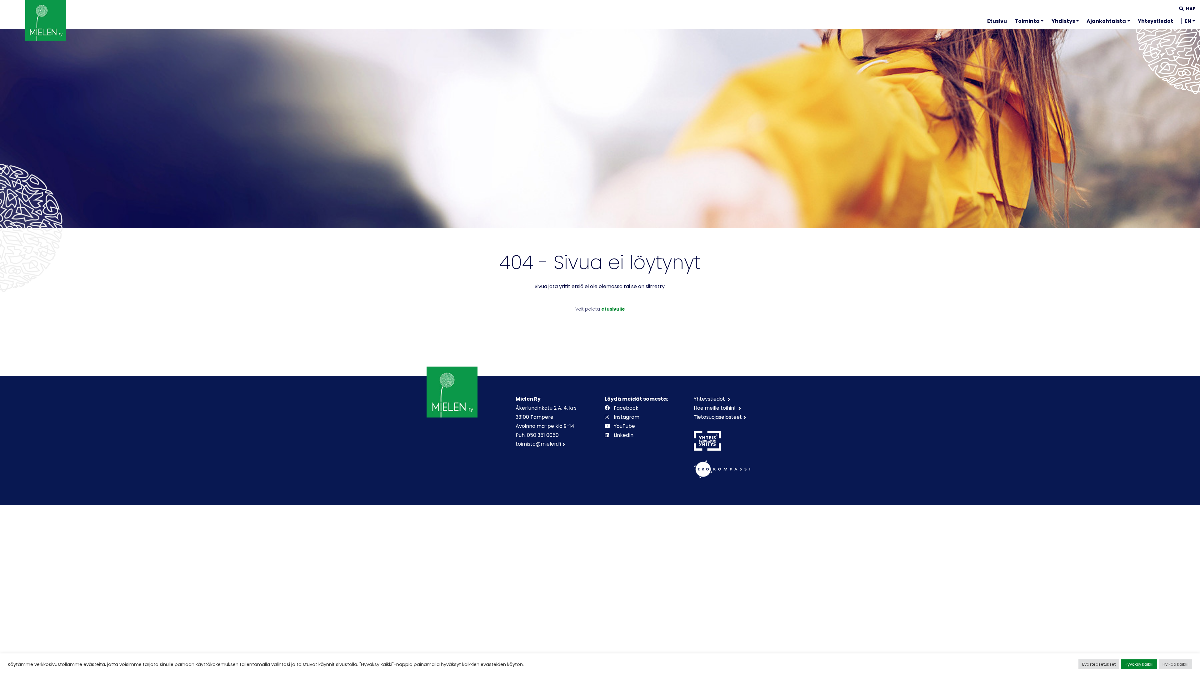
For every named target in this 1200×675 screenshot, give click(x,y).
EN (1188, 21)
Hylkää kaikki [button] (1175, 664)
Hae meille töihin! (715, 408)
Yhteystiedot (1155, 21)
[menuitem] (997, 22)
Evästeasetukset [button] (1099, 664)
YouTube (624, 426)
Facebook (626, 408)
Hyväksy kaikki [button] (1139, 664)
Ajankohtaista (1106, 21)
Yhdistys (1063, 21)
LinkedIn (623, 435)
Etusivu (997, 21)
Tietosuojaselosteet (718, 417)
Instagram (626, 417)
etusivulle (613, 309)
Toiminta (1027, 21)
